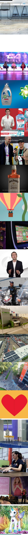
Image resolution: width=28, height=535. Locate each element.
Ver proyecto (14, 66)
